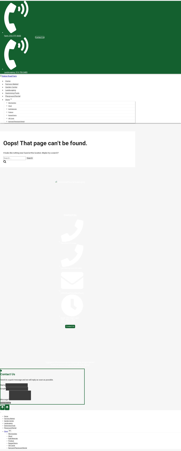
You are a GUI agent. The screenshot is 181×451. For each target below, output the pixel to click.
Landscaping (10, 90)
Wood (10, 106)
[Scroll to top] (2, 407)
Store (6, 431)
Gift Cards (11, 118)
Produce (10, 112)
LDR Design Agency (82, 365)
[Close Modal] (1, 371)
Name (2, 385)
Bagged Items (12, 115)
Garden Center (11, 87)
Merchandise (12, 103)
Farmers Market (11, 84)
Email (3, 389)
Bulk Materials (12, 109)
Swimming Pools (12, 93)
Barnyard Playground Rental (16, 121)
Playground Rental (12, 96)
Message (4, 399)
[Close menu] (0, 412)
